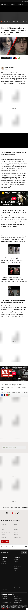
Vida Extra (16, 561)
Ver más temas (5, 541)
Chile (15, 524)
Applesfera (3, 563)
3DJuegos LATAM (17, 596)
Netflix (4, 21)
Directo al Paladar (4, 577)
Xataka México (4, 596)
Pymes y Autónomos (18, 587)
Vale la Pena (4, 4)
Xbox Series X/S (21, 4)
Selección (12, 4)
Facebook (11, 58)
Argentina (3, 524)
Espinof (15, 570)
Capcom (3, 534)
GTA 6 (14, 21)
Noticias (8, 392)
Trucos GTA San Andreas (15, 507)
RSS (15, 513)
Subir (23, 552)
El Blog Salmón (17, 585)
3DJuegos (16, 559)
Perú (2, 529)
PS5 (22, 392)
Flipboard (16, 58)
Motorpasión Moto (17, 579)
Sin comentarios (6, 57)
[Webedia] (25, 1)
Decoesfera (3, 587)
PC (19, 392)
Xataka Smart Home (5, 565)
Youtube (12, 513)
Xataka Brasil (4, 598)
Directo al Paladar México (6, 602)
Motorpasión (16, 577)
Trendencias (3, 585)
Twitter (14, 58)
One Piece (9, 21)
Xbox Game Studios (5, 532)
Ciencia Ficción (17, 537)
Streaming (3, 537)
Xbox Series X (24, 21)
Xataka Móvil (3, 561)
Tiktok (18, 513)
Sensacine (16, 568)
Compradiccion (4, 589)
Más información (4, 608)
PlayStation (14, 392)
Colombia (3, 527)
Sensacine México (17, 598)
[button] (9, 67)
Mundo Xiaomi (4, 566)
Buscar (26, 547)
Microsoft (16, 532)
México (16, 527)
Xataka (2, 559)
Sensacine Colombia (18, 600)
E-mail (19, 58)
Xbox (18, 21)
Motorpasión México (18, 602)
